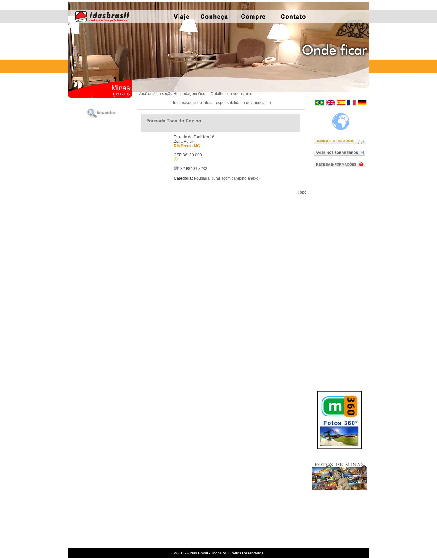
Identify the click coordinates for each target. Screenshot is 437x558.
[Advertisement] (341, 275)
